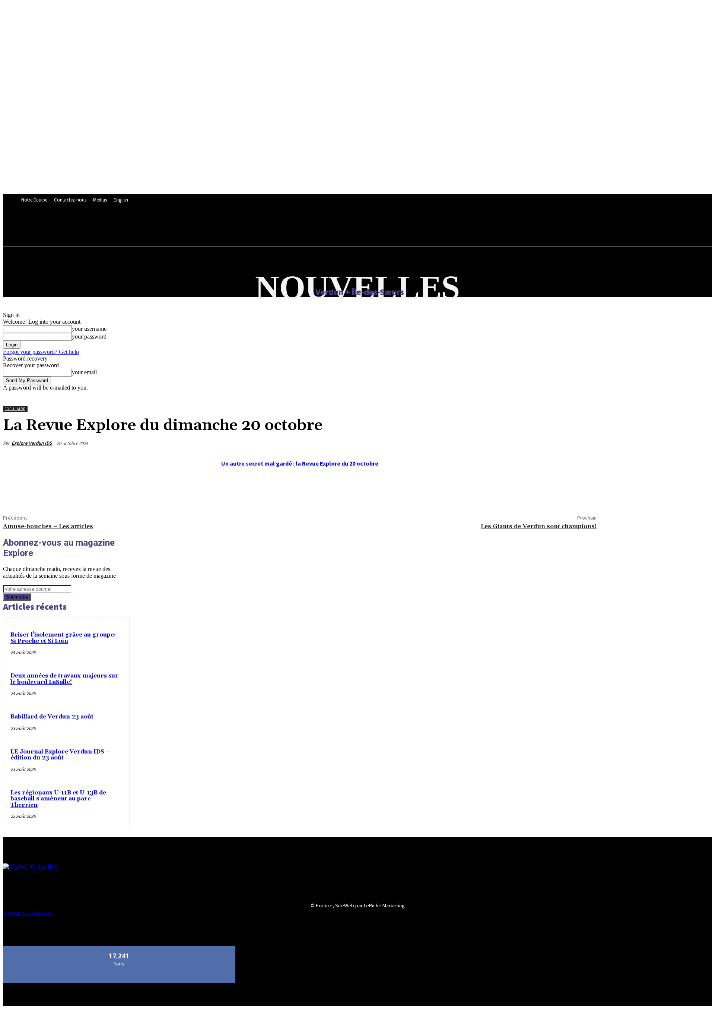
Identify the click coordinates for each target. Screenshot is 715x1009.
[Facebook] (15, 489)
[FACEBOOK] (186, 227)
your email (84, 372)
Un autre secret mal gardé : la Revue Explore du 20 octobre (299, 463)
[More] (69, 490)
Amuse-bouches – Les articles (48, 526)
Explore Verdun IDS (32, 443)
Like (119, 949)
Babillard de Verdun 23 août (51, 716)
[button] (202, 226)
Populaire (14, 408)
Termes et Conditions (28, 913)
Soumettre (17, 597)
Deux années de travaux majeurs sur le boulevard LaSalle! (64, 679)
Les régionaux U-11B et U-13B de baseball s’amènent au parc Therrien (58, 799)
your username (89, 329)
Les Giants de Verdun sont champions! (539, 526)
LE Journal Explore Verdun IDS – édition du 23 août (60, 755)
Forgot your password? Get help (41, 352)
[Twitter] (42, 489)
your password (89, 336)
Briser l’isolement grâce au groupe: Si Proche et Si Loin (63, 638)
